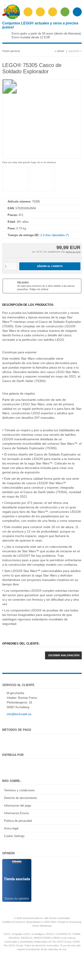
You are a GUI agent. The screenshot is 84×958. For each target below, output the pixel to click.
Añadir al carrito (50, 266)
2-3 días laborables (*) (54, 235)
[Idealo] (16, 861)
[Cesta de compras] (64, 11)
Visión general (11, 51)
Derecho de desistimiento (20, 798)
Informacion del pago (17, 805)
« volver (59, 51)
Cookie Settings (14, 836)
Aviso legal (11, 828)
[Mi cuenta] (52, 11)
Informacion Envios (16, 813)
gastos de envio (73, 252)
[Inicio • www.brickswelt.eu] (11, 18)
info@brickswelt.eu (19, 714)
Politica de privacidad (18, 820)
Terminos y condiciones (19, 790)
